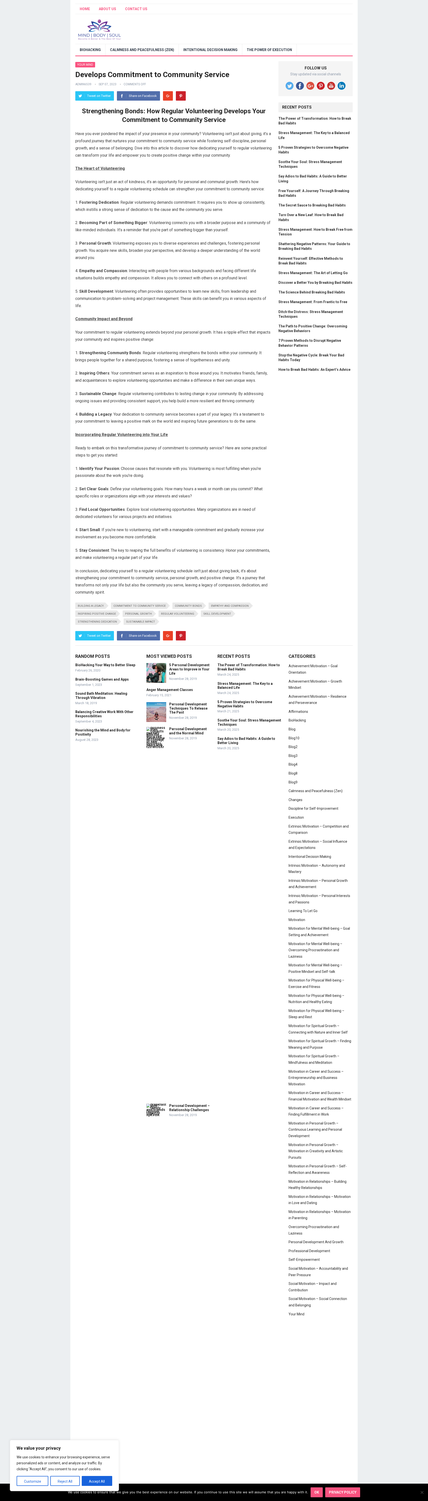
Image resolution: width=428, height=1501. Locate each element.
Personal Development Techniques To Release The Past (188, 708)
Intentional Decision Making (210, 50)
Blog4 (293, 764)
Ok (316, 1492)
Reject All (65, 1481)
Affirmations (298, 712)
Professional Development (309, 1251)
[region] (64, 1465)
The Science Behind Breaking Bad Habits (311, 292)
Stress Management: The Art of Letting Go (313, 273)
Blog (292, 729)
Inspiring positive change (97, 613)
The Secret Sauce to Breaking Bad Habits (312, 205)
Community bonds (188, 605)
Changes (295, 800)
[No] (421, 1492)
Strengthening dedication (97, 621)
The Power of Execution (269, 50)
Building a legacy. (91, 605)
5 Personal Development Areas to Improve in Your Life (189, 669)
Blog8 (293, 773)
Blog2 (293, 747)
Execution (296, 817)
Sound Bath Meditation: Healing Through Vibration (101, 696)
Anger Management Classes (169, 690)
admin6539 (83, 84)
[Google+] (168, 96)
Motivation (297, 920)
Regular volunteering (177, 613)
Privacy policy (342, 1492)
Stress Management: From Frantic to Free (312, 302)
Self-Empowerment (304, 1260)
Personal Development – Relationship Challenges (189, 1108)
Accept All (97, 1481)
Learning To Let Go (303, 911)
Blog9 (293, 782)
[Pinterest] (181, 96)
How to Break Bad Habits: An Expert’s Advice (314, 370)
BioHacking (90, 50)
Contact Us (136, 9)
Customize (32, 1481)
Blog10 (294, 738)
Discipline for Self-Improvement (313, 808)
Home (85, 9)
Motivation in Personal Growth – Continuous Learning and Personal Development (315, 1129)
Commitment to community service (139, 605)
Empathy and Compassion (230, 605)
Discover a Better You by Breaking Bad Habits (315, 283)
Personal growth (138, 613)
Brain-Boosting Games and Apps (102, 679)
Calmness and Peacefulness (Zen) (142, 50)
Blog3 (293, 756)
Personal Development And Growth (316, 1242)
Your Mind (85, 64)
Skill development (217, 613)
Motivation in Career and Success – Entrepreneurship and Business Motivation (316, 1077)
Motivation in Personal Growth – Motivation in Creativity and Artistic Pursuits (316, 1151)
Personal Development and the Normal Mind (188, 731)
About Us (107, 9)
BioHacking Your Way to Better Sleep (105, 665)
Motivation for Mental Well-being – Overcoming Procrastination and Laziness (315, 950)
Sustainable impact (140, 621)
